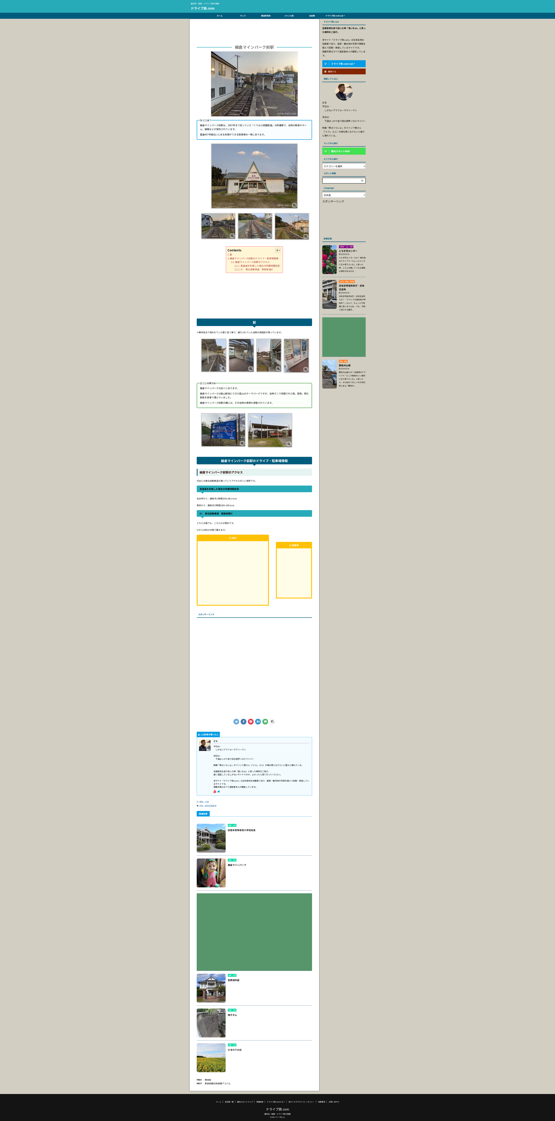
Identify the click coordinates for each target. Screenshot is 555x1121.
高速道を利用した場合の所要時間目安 (260, 265)
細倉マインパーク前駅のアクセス (252, 262)
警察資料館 (233, 980)
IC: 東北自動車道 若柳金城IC (256, 269)
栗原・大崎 (204, 801)
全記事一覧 (229, 1101)
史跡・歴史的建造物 (207, 805)
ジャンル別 (289, 15)
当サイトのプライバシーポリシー (301, 1101)
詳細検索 (259, 1101)
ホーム (219, 15)
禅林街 (208, 1079)
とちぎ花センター (348, 251)
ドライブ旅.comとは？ (335, 15)
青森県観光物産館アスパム (218, 1083)
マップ (243, 15)
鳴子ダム (232, 1015)
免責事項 (321, 1101)
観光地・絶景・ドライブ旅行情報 (277, 1114)
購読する (332, 71)
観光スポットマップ (245, 1101)
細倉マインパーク (237, 865)
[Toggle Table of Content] (276, 250)
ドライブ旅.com (202, 8)
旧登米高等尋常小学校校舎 (242, 830)
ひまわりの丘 (235, 1049)
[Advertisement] (254, 32)
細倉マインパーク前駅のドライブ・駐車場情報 (254, 258)
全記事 (312, 15)
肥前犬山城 (344, 365)
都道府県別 (266, 15)
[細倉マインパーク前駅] (258, 722)
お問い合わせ (334, 1101)
